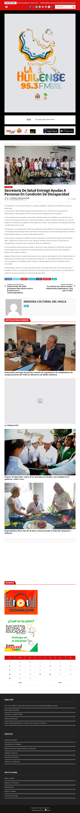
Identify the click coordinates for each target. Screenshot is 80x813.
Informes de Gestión (11, 796)
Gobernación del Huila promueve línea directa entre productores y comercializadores (20, 289)
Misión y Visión (9, 778)
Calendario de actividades (12, 744)
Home (6, 144)
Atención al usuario (10, 740)
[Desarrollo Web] (48, 810)
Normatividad (8, 787)
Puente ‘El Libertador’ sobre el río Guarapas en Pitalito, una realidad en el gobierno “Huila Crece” (36, 478)
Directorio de (8, 757)
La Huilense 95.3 (11, 425)
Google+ (25, 279)
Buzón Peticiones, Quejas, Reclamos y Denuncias (20, 748)
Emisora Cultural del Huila (20, 198)
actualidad (12, 144)
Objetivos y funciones (11, 783)
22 (9, 674)
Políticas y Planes (10, 791)
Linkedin (32, 279)
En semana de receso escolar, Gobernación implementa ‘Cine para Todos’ (59, 288)
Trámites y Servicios (11, 753)
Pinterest (47, 279)
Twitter (17, 279)
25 (40, 674)
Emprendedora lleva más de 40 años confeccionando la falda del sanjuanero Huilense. (37, 532)
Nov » (60, 683)
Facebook (8, 279)
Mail (55, 279)
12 (50, 666)
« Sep (19, 683)
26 (50, 674)
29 (9, 679)
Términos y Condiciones (12, 762)
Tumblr (40, 279)
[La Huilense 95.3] (40, 401)
